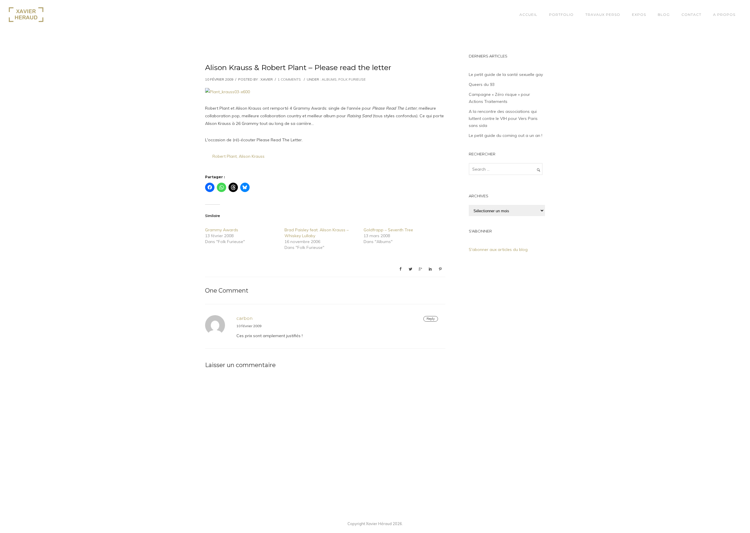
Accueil (528, 14)
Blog (664, 14)
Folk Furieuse (352, 79)
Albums (329, 79)
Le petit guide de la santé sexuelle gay (506, 74)
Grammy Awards (221, 229)
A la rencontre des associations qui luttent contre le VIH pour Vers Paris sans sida (503, 118)
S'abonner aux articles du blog (498, 249)
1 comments (289, 79)
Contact (691, 14)
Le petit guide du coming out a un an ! (505, 135)
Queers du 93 (482, 84)
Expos (639, 14)
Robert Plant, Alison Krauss (238, 156)
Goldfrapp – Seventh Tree (388, 229)
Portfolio (561, 14)
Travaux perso (602, 14)
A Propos (724, 14)
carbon (244, 318)
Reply (431, 319)
